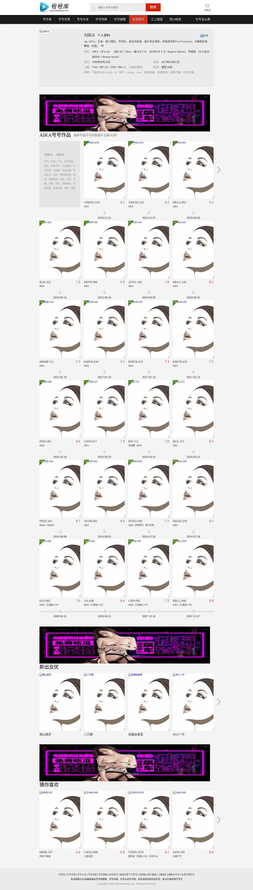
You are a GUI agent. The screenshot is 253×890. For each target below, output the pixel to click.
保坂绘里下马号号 (128, 874)
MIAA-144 (179, 282)
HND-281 (45, 441)
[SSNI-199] (193, 820)
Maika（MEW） (47, 525)
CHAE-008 (91, 852)
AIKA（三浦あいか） (49, 605)
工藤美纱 (162, 874)
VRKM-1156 (92, 202)
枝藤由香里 (135, 734)
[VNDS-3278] (148, 820)
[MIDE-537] (59, 820)
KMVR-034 (91, 361)
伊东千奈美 (45, 856)
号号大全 (81, 21)
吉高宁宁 (177, 856)
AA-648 (89, 600)
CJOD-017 (90, 441)
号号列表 (99, 21)
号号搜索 (118, 21)
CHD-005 (134, 600)
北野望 (142, 874)
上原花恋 (88, 856)
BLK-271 (178, 441)
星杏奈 (131, 856)
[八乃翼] (104, 702)
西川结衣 (173, 21)
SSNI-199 (179, 852)
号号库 (45, 21)
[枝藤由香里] (148, 702)
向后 (219, 170)
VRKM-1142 (136, 202)
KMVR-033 (135, 361)
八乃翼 (88, 734)
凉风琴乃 (139, 525)
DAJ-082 (44, 600)
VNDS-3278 (136, 852)
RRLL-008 (179, 600)
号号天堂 (62, 21)
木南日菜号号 (188, 874)
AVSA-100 (135, 282)
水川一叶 (179, 734)
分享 (206, 35)
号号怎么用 (202, 19)
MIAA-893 (179, 202)
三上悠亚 (155, 21)
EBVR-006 (90, 282)
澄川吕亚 (149, 525)
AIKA (86, 206)
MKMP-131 (46, 361)
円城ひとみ (142, 856)
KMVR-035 (180, 361)
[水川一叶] (193, 702)
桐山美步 (45, 734)
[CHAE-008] (104, 820)
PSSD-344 (45, 521)
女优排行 (138, 19)
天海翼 (131, 445)
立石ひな (153, 856)
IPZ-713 (133, 441)
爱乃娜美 (151, 874)
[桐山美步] (59, 702)
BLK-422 (45, 282)
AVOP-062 (90, 521)
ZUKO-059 (135, 521)
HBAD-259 (180, 521)
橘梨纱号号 (174, 874)
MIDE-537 (45, 852)
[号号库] (54, 7)
